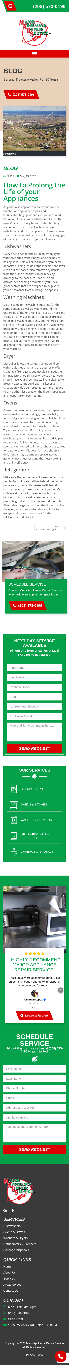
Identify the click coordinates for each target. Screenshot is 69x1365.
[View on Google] (34, 993)
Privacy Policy (34, 1354)
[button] (34, 54)
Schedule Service (27, 584)
